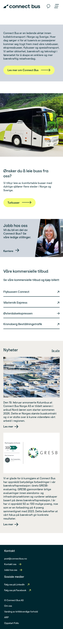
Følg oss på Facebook (15, 590)
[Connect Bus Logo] (21, 6)
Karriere (8, 251)
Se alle (56, 350)
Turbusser (13, 202)
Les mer (8, 426)
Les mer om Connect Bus (23, 70)
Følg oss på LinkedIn (14, 584)
